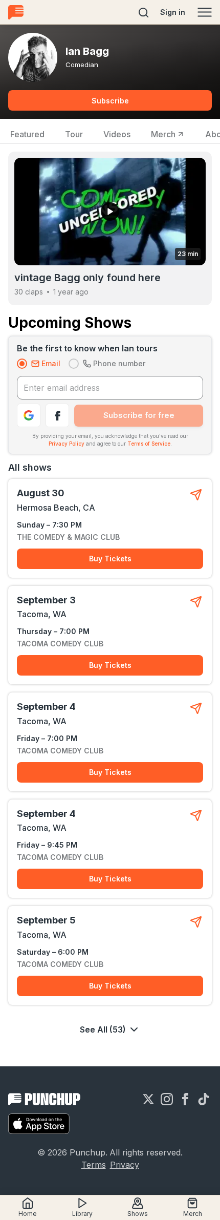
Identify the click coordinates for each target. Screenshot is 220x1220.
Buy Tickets (110, 558)
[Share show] (196, 495)
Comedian (81, 64)
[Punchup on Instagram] (167, 1099)
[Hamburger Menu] (204, 12)
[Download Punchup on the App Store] (39, 1123)
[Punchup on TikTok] (203, 1099)
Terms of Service (148, 443)
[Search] (144, 12)
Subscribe (110, 100)
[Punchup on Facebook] (185, 1099)
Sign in (172, 12)
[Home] (16, 12)
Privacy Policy (66, 443)
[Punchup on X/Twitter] (148, 1099)
